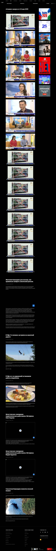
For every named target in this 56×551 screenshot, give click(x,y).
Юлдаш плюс (27, 537)
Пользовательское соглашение (10, 544)
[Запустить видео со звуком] (20, 430)
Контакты (7, 542)
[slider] (17, 179)
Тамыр (26, 540)
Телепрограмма (35, 3)
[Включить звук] (34, 306)
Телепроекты (22, 3)
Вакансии (7, 540)
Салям (26, 542)
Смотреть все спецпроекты (44, 537)
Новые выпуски (9, 3)
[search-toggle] (53, 3)
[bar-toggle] (55, 3)
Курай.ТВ (26, 544)
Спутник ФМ (26, 533)
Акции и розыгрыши (9, 533)
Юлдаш (26, 535)
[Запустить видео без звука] (34, 437)
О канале (47, 3)
